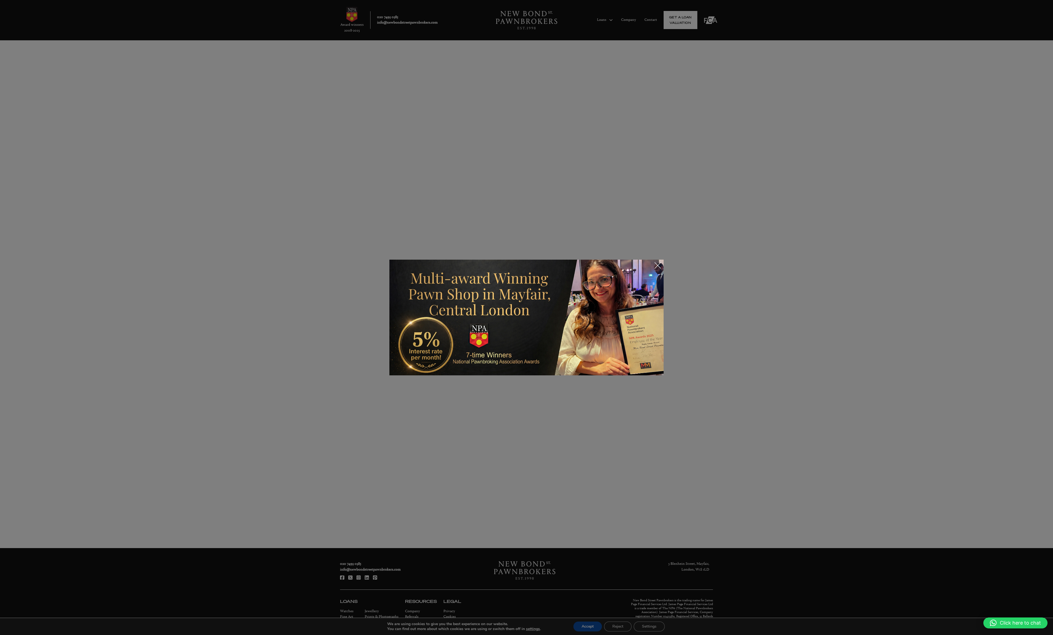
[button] (1015, 622)
